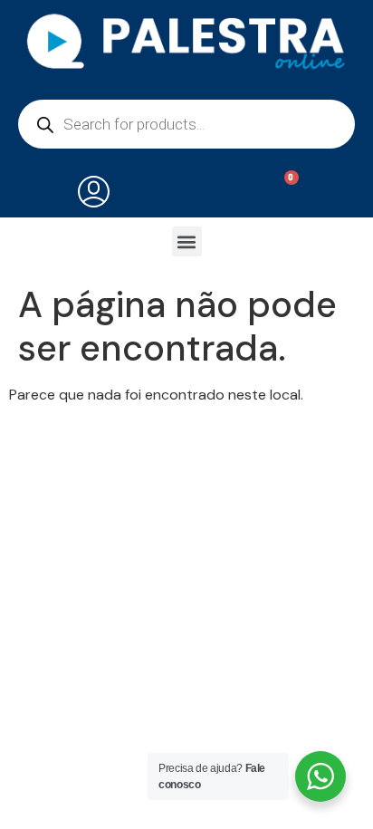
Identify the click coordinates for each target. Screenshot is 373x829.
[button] (187, 241)
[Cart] (280, 192)
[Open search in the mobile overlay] (186, 124)
